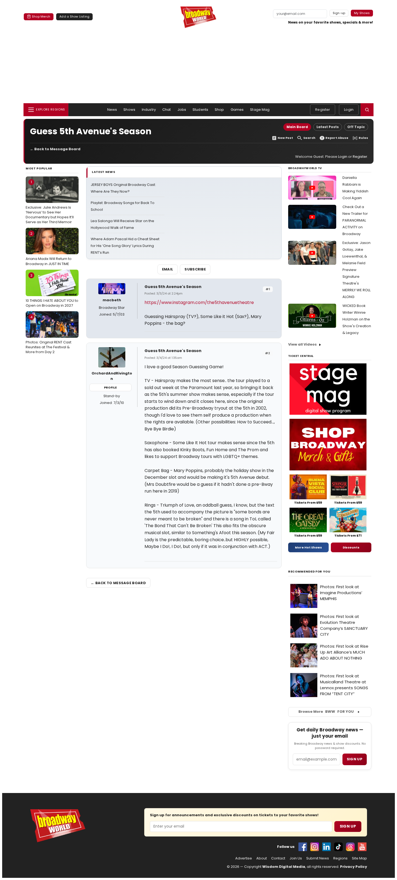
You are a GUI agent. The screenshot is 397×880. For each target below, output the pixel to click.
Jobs (181, 109)
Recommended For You (309, 572)
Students (200, 109)
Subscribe (195, 269)
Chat (166, 109)
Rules (363, 138)
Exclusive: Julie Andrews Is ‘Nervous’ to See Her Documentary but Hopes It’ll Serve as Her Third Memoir (50, 202)
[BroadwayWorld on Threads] (350, 847)
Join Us (296, 858)
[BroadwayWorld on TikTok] (338, 847)
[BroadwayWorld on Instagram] (314, 847)
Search (309, 138)
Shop (219, 109)
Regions (340, 858)
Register (322, 109)
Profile (110, 387)
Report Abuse (336, 138)
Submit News (317, 858)
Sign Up (348, 826)
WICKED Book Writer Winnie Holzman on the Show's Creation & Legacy (356, 319)
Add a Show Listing (74, 16)
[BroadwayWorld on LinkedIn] (326, 847)
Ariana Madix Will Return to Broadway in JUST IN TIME (49, 248)
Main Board (297, 127)
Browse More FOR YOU (326, 711)
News (112, 109)
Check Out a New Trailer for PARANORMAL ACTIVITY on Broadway (355, 220)
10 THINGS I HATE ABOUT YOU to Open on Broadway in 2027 (52, 290)
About (261, 858)
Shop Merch (41, 16)
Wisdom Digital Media (283, 866)
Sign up (354, 759)
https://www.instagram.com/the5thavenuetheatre (199, 302)
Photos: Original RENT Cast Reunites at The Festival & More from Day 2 (48, 334)
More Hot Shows (308, 547)
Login (349, 109)
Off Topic (356, 127)
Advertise (243, 858)
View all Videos (302, 344)
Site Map (359, 858)
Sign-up (339, 13)
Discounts (351, 547)
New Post (285, 138)
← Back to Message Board (55, 149)
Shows (129, 109)
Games (237, 109)
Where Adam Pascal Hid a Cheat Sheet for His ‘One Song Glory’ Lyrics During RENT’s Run (125, 245)
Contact (278, 858)
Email (167, 269)
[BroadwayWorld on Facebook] (303, 847)
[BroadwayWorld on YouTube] (362, 847)
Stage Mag (260, 109)
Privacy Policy (353, 866)
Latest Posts (328, 127)
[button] (367, 109)
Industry (149, 109)
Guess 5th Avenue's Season (172, 286)
